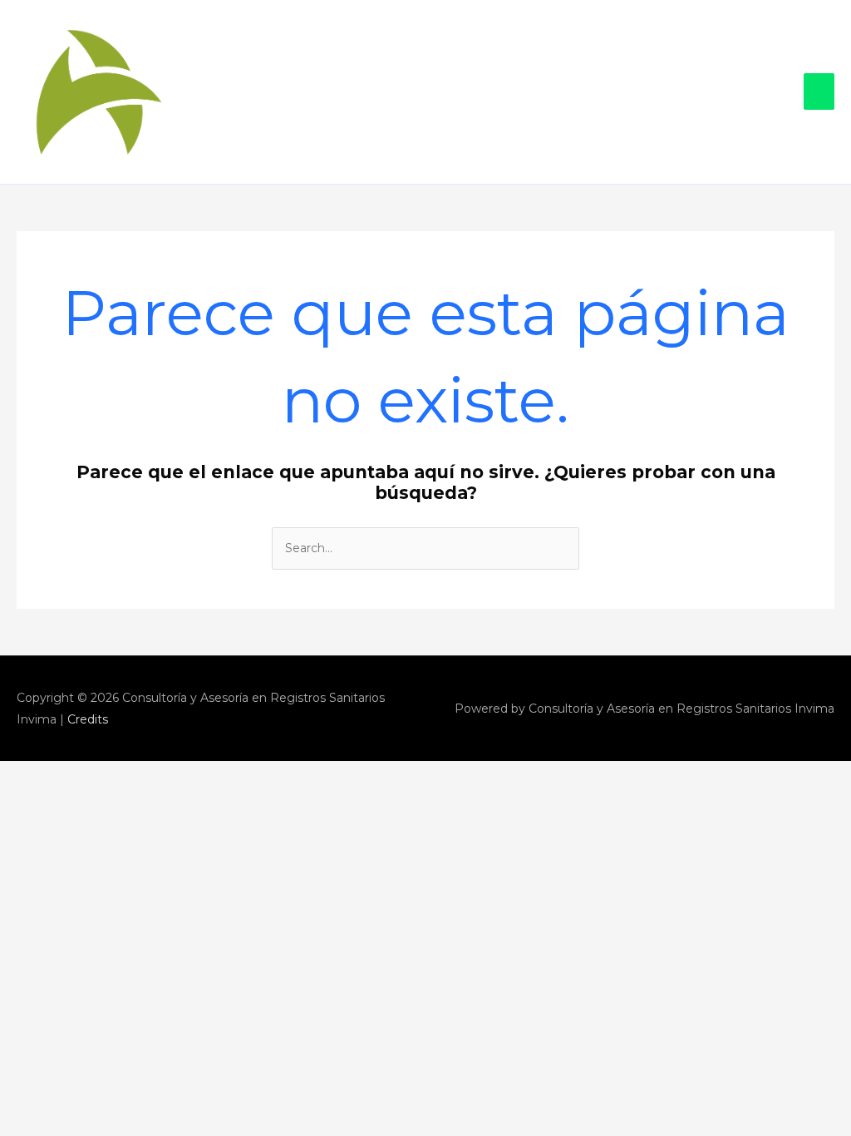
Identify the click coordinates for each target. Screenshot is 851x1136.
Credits (87, 719)
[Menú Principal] (819, 91)
